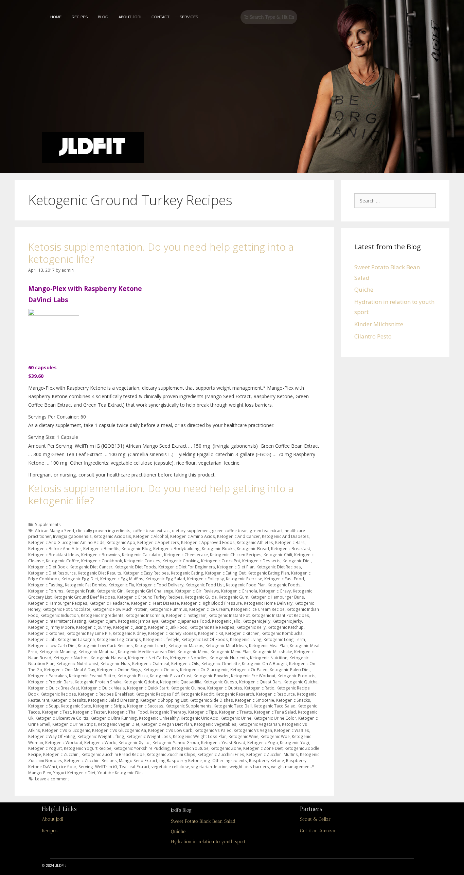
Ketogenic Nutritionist (77, 663)
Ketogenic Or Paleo (249, 669)
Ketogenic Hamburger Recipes (57, 603)
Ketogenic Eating (187, 573)
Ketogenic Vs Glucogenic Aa (119, 730)
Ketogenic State (76, 705)
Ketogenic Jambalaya (138, 621)
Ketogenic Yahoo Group (176, 742)
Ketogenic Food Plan (246, 584)
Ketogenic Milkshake (272, 651)
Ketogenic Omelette (220, 663)
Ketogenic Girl (110, 591)
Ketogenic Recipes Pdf (157, 694)
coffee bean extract (151, 530)
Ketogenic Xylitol (134, 742)
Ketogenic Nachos (71, 657)
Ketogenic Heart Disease (155, 603)
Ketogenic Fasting (45, 584)
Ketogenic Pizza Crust (171, 675)
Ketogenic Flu (121, 584)
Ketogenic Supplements (188, 705)
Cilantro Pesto (373, 336)
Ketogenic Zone (226, 748)
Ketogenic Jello (226, 621)
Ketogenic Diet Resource (52, 573)
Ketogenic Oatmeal (150, 663)
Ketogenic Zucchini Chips (171, 754)
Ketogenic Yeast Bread (223, 742)
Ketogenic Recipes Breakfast (105, 694)
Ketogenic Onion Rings (119, 669)
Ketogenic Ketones (46, 633)
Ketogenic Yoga (262, 742)
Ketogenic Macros (185, 645)
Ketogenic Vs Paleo (213, 730)
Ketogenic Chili (278, 554)
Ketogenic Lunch (150, 645)
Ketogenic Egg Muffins (121, 578)
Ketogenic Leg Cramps (119, 639)
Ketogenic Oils (185, 663)
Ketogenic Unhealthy (159, 718)
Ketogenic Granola (239, 591)
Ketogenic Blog (136, 548)
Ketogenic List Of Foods (204, 639)
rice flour (67, 766)
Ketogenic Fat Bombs (85, 584)
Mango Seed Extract (138, 760)
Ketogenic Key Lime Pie (89, 633)
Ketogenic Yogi (294, 742)
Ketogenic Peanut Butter (92, 675)
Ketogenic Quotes (224, 688)
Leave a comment (52, 778)
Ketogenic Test (56, 712)
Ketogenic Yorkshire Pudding (141, 748)
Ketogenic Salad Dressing (113, 700)
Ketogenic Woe (275, 736)
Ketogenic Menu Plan (231, 651)
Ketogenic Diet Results (99, 573)
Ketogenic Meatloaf (97, 651)
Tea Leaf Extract (134, 766)
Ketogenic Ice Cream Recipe (258, 609)
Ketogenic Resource (275, 694)
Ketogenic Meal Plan (268, 645)
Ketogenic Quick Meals (103, 688)
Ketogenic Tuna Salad (275, 712)
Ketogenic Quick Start (147, 688)
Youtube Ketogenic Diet (120, 772)
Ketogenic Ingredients (102, 615)
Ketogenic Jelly (256, 621)
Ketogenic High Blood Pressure (211, 603)
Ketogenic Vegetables (215, 724)
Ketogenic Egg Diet (79, 578)
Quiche (363, 289)
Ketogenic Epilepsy (205, 578)
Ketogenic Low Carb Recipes (105, 645)
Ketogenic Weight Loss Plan (200, 736)
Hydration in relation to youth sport (208, 841)
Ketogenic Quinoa (188, 688)
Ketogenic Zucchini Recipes (90, 760)
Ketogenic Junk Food (168, 627)
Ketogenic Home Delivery (268, 603)
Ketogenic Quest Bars (260, 681)
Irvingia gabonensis (72, 536)
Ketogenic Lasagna (76, 639)
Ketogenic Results (68, 700)
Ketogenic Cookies (142, 560)
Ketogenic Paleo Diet (290, 669)
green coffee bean (230, 530)
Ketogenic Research (235, 694)
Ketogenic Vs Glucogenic (66, 730)
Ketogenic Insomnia (145, 615)
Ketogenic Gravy (275, 591)
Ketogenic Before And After (54, 548)
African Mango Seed (54, 530)
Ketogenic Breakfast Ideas (53, 554)
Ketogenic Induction (59, 615)
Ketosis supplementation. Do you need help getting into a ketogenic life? (160, 253)
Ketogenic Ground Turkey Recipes (150, 597)
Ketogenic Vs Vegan (253, 730)
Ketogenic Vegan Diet (118, 724)
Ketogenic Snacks (293, 700)
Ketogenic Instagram (186, 615)
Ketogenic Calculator (142, 554)
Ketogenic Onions (160, 669)
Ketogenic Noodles (189, 657)
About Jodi (52, 819)
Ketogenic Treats (235, 712)
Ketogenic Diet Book (48, 566)
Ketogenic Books (218, 548)
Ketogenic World (100, 742)
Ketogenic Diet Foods (135, 566)
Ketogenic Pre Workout (253, 675)
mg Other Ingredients (225, 760)
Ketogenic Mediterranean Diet (147, 651)
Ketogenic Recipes (58, 694)
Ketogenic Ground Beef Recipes (84, 597)
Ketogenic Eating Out (225, 573)
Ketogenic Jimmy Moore (51, 627)
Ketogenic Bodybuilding (176, 548)
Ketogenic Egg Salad (165, 578)
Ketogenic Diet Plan (235, 566)
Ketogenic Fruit (80, 591)
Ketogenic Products (297, 675)
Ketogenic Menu (193, 651)
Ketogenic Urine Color (274, 718)
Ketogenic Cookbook (101, 560)
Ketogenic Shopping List (164, 700)
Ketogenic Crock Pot (220, 560)
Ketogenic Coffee (62, 560)
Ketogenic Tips (202, 712)
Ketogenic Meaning (57, 651)
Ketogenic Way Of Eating (51, 736)
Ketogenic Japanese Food (185, 621)
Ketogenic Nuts (115, 663)
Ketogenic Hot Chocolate (66, 609)
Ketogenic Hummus (168, 609)
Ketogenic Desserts (261, 560)
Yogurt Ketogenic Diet (74, 772)
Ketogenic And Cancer (238, 536)
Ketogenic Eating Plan (268, 573)
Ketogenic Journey (93, 627)
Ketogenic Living (246, 639)
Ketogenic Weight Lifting (100, 736)
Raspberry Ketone (266, 760)
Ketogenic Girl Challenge (149, 591)
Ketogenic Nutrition (268, 657)
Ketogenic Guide (201, 597)
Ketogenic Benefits (101, 548)
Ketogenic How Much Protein (119, 609)
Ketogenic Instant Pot (229, 615)
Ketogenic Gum (233, 597)
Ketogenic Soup (43, 705)
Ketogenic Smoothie (254, 700)
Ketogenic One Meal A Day (69, 669)
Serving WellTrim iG (97, 766)
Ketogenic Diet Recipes (278, 566)
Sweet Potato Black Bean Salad (203, 821)
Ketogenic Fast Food (284, 578)
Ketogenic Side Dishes (211, 700)
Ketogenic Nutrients (229, 657)
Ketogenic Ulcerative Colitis (61, 718)
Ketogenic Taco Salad (275, 705)
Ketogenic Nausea (108, 657)
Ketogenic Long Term (284, 639)
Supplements (48, 524)
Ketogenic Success (145, 705)
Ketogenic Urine (235, 718)
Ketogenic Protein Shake (98, 681)
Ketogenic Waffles (291, 730)
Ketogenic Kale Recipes (212, 627)
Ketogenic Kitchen (242, 633)
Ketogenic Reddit (197, 694)
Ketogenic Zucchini (61, 754)
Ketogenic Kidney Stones (172, 633)
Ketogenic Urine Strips (74, 724)
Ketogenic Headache (109, 603)
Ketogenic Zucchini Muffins (272, 754)
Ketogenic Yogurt (45, 748)
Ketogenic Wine (243, 736)
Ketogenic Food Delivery (159, 584)
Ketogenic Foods (284, 584)
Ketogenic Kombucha (282, 633)
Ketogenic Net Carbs (148, 657)
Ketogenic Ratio (259, 688)
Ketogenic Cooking (180, 560)
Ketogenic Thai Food (128, 712)
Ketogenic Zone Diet (263, 748)
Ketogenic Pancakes (47, 675)
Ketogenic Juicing (129, 627)
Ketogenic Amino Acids (192, 536)
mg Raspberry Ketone (180, 760)
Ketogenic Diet (297, 560)
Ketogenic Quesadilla (180, 681)
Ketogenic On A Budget (264, 663)
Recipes (49, 831)
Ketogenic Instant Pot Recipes (280, 615)
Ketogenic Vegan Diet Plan (166, 724)
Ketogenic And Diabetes (285, 536)
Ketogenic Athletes (255, 542)
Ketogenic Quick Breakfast (53, 688)
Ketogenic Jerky (287, 621)
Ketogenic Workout (63, 742)
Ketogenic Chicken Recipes (236, 554)
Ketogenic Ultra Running (113, 718)
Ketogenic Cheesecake (186, 554)
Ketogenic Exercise (244, 578)
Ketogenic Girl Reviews (197, 591)
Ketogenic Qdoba (141, 681)
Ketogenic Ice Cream (209, 609)
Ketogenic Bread (253, 548)
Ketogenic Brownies (100, 554)
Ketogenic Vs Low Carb (170, 730)
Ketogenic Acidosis (112, 536)
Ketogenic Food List (204, 584)
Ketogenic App (121, 542)
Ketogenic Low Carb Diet (52, 645)
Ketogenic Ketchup (286, 627)
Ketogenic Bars (290, 542)
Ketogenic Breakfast (290, 548)
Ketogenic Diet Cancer (91, 566)
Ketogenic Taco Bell (233, 705)
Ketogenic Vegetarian (259, 724)
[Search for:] (396, 200)
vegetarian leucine (209, 766)
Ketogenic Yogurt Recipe (87, 748)
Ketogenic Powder (211, 675)
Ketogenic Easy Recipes (146, 573)
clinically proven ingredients (103, 530)
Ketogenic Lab (42, 639)
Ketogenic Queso (220, 681)
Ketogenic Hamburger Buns (277, 597)
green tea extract (266, 530)
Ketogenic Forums (46, 591)
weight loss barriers (249, 766)
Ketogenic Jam (102, 621)
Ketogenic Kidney (129, 633)
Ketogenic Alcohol (150, 536)
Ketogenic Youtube (190, 748)
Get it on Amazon (318, 831)
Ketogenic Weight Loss (148, 736)
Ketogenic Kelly (251, 627)
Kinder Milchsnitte (378, 324)
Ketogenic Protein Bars (50, 681)
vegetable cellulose (170, 766)
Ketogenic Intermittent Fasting (57, 621)
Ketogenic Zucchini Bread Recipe (113, 754)
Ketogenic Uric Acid (199, 718)
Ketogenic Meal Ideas (226, 645)
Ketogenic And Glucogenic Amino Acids (66, 542)
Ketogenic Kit (210, 633)
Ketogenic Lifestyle (161, 639)
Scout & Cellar (315, 819)
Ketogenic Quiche (301, 681)
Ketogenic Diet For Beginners (186, 566)
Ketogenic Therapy (168, 712)
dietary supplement (191, 530)
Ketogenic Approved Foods (208, 542)
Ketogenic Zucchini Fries (220, 754)
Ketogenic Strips (109, 705)
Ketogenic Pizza (133, 675)
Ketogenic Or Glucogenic (204, 669)
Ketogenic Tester (89, 712)
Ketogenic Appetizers (158, 542)
